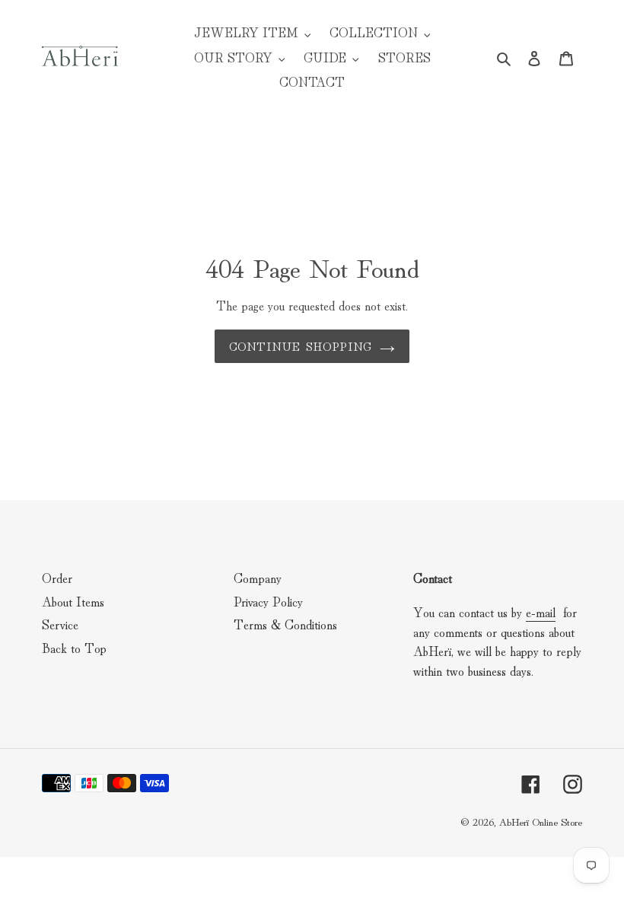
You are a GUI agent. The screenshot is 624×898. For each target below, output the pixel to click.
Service (60, 623)
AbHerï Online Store (540, 821)
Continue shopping (300, 346)
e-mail (541, 611)
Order (57, 577)
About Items (73, 600)
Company (258, 577)
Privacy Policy (268, 600)
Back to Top (74, 647)
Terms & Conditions (285, 623)
